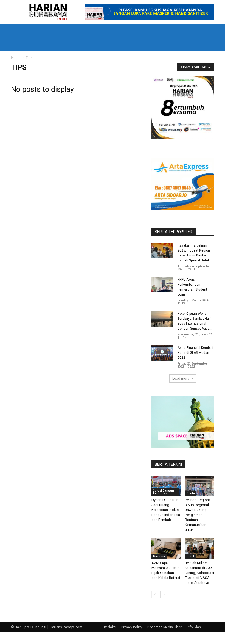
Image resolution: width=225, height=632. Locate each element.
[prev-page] (154, 594)
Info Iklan (194, 627)
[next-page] (163, 594)
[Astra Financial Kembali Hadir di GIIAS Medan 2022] (162, 353)
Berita (191, 493)
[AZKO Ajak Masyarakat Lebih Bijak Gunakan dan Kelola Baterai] (166, 548)
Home (16, 57)
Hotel (190, 556)
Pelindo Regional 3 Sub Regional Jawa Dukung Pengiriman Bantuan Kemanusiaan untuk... (198, 515)
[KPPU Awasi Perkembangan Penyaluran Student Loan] (162, 284)
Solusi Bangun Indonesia (163, 492)
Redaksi (110, 627)
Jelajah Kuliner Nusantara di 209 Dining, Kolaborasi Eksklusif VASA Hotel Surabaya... (199, 573)
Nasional (159, 556)
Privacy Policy (131, 627)
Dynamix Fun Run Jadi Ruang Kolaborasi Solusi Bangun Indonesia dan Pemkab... (165, 510)
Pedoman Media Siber (164, 627)
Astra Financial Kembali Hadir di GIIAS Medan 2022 (195, 353)
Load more (181, 378)
